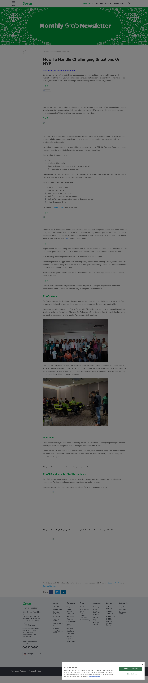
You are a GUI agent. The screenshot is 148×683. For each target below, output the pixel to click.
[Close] (142, 664)
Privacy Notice (94, 676)
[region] (103, 671)
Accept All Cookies (131, 669)
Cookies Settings (130, 674)
